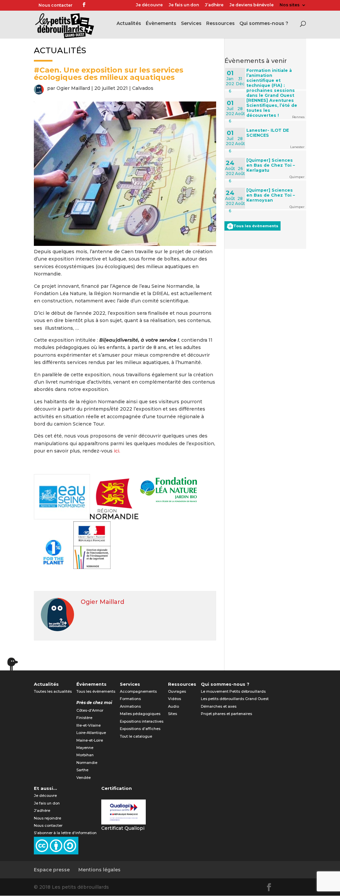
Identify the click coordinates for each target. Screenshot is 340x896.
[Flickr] (93, 5)
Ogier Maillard (73, 88)
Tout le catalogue (136, 736)
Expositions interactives (141, 721)
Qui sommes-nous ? (263, 23)
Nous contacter (55, 5)
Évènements (91, 684)
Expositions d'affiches (140, 728)
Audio (173, 706)
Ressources (220, 23)
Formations (130, 698)
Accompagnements (138, 691)
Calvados (142, 88)
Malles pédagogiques (140, 713)
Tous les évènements (255, 226)
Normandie (86, 762)
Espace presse (52, 870)
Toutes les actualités (53, 691)
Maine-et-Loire (89, 740)
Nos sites (289, 5)
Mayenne (84, 747)
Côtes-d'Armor (89, 710)
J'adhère (42, 810)
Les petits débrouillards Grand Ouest (235, 698)
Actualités (129, 23)
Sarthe (82, 770)
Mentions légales (99, 870)
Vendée (83, 777)
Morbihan (85, 755)
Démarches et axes (218, 706)
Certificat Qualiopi (122, 828)
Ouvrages (177, 691)
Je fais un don (184, 5)
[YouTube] (103, 5)
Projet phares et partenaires (226, 713)
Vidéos (174, 698)
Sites (172, 713)
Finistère (84, 717)
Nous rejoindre (47, 818)
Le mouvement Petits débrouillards (233, 691)
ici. (117, 451)
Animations (130, 706)
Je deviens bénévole (251, 5)
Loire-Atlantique (91, 732)
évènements (161, 23)
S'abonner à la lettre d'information (65, 832)
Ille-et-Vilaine (88, 725)
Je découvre (149, 5)
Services (191, 23)
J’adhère (214, 5)
